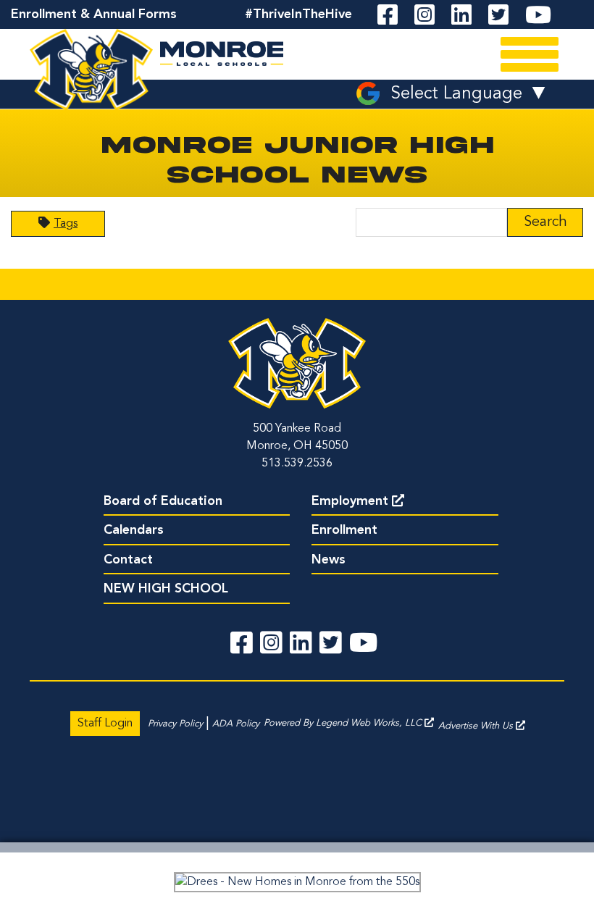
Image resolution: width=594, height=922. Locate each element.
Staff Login (105, 723)
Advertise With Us (477, 726)
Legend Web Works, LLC (370, 723)
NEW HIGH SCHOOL (166, 588)
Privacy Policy (175, 724)
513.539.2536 (297, 463)
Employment (349, 501)
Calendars (134, 530)
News (328, 559)
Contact (128, 559)
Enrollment (344, 530)
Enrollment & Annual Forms (94, 14)
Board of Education (163, 501)
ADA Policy (235, 724)
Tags (66, 224)
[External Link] (297, 882)
